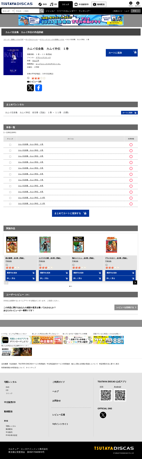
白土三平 (35, 61)
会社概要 (4, 363)
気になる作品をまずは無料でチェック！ (15, 345)
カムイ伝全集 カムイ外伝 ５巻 (31, 168)
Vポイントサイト (60, 423)
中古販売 (9, 432)
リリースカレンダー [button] (66, 10)
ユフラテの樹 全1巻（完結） (50, 258)
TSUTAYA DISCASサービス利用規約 (31, 363)
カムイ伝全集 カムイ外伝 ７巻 (31, 180)
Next (135, 282)
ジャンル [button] (49, 10)
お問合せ (56, 400)
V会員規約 (13, 363)
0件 (39, 81)
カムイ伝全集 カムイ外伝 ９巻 (31, 192)
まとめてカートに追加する (68, 213)
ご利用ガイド (117, 11)
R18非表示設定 (11, 435)
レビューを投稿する (125, 307)
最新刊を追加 (12, 273)
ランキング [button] (84, 10)
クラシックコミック (43, 57)
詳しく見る (11, 278)
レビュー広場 (58, 414)
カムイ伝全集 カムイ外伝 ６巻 (31, 174)
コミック (65, 4)
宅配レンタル (11, 426)
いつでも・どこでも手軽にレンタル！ (14, 333)
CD (55, 4)
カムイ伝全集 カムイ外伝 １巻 (31, 144)
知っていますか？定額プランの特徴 (75, 333)
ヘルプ (126, 11)
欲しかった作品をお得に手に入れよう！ (45, 333)
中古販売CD (83, 4)
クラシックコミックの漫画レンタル (52, 39)
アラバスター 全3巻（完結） (116, 258)
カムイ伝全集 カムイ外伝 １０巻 (31, 198)
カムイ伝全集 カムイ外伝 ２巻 (31, 150)
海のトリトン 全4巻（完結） (83, 258)
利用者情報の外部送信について (13, 367)
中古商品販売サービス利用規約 (58, 363)
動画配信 (101, 4)
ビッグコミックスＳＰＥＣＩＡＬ (48, 64)
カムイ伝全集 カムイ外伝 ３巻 (31, 156)
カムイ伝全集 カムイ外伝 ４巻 (31, 162)
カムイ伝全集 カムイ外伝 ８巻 (31, 186)
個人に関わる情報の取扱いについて (84, 363)
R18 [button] (134, 11)
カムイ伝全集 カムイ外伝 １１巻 (31, 203)
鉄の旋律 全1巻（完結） (15, 258)
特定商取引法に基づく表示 (109, 363)
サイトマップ (31, 367)
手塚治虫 (9, 261)
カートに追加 (115, 53)
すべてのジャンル (32, 39)
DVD (45, 4)
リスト (131, 6)
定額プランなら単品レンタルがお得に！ (107, 333)
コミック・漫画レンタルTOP (13, 39)
